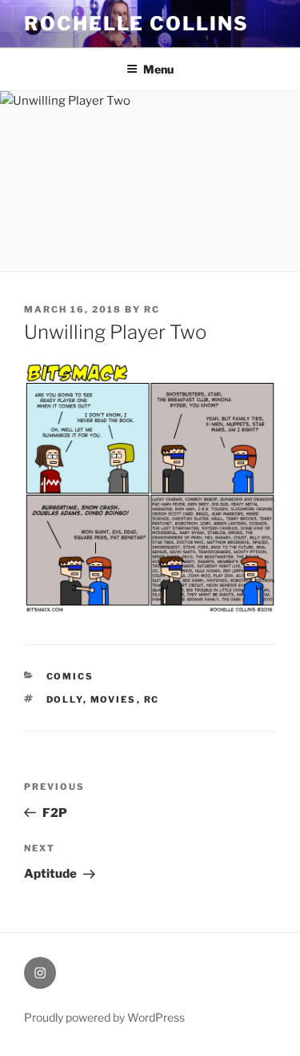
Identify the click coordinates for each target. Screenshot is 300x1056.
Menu (158, 69)
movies (113, 699)
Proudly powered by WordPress (104, 1017)
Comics (70, 676)
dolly (64, 699)
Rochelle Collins (136, 23)
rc (152, 309)
